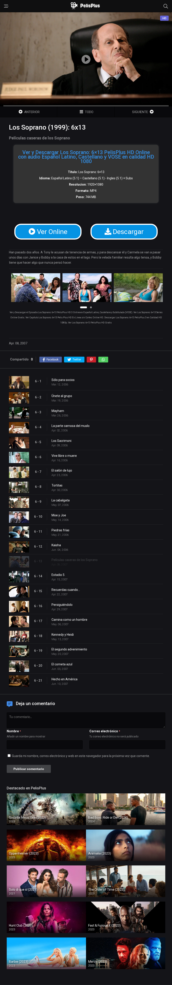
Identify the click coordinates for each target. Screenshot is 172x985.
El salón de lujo (62, 470)
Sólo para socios (63, 380)
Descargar (127, 232)
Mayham (58, 411)
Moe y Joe (59, 515)
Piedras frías (60, 530)
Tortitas (57, 485)
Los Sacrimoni (61, 441)
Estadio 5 (58, 575)
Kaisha (56, 545)
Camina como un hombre (69, 619)
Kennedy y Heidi (63, 634)
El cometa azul (62, 664)
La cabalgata (61, 500)
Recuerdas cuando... (66, 590)
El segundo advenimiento (69, 649)
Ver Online (51, 232)
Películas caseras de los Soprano (75, 560)
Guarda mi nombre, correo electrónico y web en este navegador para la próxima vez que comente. (81, 756)
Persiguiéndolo (62, 604)
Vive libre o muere (64, 455)
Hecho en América (64, 679)
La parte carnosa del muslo (71, 426)
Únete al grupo (62, 396)
